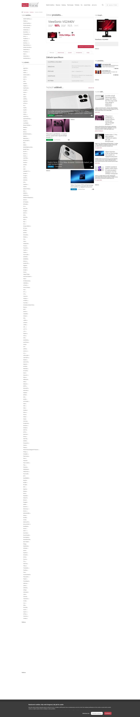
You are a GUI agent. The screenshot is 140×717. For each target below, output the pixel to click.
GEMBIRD (26, 259)
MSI (24, 397)
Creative (25, 184)
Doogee (25, 210)
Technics (25, 563)
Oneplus (25, 427)
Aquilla (25, 109)
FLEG (25, 241)
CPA (24, 182)
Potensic (25, 467)
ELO (24, 223)
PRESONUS (26, 469)
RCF (24, 486)
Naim (25, 403)
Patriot (25, 445)
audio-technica (27, 118)
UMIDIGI (25, 587)
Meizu (25, 381)
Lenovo (25, 351)
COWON (25, 180)
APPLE (25, 103)
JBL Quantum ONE (106, 64)
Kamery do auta (27, 47)
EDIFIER (25, 217)
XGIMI (25, 609)
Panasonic (26, 443)
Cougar (25, 175)
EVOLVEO (25, 234)
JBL (25, 326)
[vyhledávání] (102, 5)
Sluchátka (26, 32)
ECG (24, 215)
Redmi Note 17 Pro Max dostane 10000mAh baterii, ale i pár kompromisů (70, 163)
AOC (25, 94)
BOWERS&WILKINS (28, 147)
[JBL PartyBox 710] (98, 73)
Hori (24, 289)
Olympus (26, 425)
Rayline (25, 480)
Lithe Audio (26, 355)
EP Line (25, 228)
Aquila (25, 107)
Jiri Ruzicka (57, 139)
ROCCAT (25, 497)
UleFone (25, 583)
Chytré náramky (27, 25)
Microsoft (26, 388)
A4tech (25, 70)
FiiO (24, 239)
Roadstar (25, 495)
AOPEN (25, 99)
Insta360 (25, 313)
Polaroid (25, 460)
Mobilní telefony (50, 5)
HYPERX (25, 300)
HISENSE (26, 283)
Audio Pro (26, 116)
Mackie (25, 359)
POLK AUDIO (26, 462)
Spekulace (51, 115)
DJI (24, 206)
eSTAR (25, 232)
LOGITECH (26, 357)
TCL (24, 561)
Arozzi (25, 112)
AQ (24, 105)
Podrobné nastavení (97, 713)
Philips (25, 451)
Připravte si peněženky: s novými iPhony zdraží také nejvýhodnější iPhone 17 (56, 135)
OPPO (25, 432)
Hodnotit (76, 25)
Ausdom (25, 120)
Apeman (25, 101)
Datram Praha (27, 188)
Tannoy (25, 559)
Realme (25, 489)
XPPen (25, 614)
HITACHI (25, 285)
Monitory (26, 43)
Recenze (58, 5)
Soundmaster (26, 535)
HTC (24, 294)
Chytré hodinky (27, 23)
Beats (25, 129)
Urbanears (26, 592)
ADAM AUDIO (27, 74)
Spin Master (26, 541)
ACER (25, 72)
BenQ (25, 131)
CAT (24, 166)
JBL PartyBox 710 (106, 70)
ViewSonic (32, 12)
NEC (25, 405)
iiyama (25, 311)
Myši (25, 54)
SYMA (25, 557)
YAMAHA (26, 616)
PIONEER (26, 454)
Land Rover (26, 342)
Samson (25, 506)
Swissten (25, 554)
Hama (25, 272)
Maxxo (25, 377)
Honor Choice (26, 287)
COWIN (25, 177)
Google (25, 269)
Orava (25, 436)
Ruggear (25, 502)
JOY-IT (25, 329)
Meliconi (25, 383)
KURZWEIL (26, 340)
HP (24, 291)
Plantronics (26, 456)
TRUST (25, 579)
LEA (24, 346)
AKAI (25, 79)
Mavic (25, 373)
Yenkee (25, 618)
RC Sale (25, 484)
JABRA (25, 320)
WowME (25, 607)
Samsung (26, 508)
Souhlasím (107, 713)
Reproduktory (27, 45)
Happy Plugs (26, 274)
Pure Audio (26, 473)
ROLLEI (25, 500)
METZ (25, 386)
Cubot (25, 186)
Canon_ (25, 156)
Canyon (25, 160)
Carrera (25, 162)
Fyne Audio (26, 254)
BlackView (26, 138)
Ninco (25, 414)
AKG (24, 81)
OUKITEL (25, 438)
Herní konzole (26, 27)
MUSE (25, 399)
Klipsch (25, 333)
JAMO (25, 324)
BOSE (25, 145)
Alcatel (25, 83)
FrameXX (25, 248)
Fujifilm (25, 250)
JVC (24, 331)
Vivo (25, 603)
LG (24, 353)
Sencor (25, 511)
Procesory (26, 51)
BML (24, 142)
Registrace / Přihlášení (113, 5)
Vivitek (25, 600)
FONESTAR (26, 243)
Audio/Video (87, 5)
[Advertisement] (33, 645)
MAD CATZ (26, 362)
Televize (26, 40)
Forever (25, 245)
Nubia (25, 419)
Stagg (25, 543)
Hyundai (25, 302)
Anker (25, 92)
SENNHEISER (27, 513)
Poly (25, 465)
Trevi (24, 572)
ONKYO (25, 430)
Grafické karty (27, 58)
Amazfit (25, 90)
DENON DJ (26, 195)
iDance (25, 307)
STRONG (26, 548)
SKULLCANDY (27, 524)
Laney (25, 344)
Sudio (25, 550)
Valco (25, 594)
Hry (81, 5)
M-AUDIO (25, 370)
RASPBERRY (26, 478)
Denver (25, 199)
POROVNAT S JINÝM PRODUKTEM (86, 46)
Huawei (25, 296)
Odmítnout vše (85, 713)
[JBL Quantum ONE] (98, 67)
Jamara (25, 322)
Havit (25, 278)
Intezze (25, 316)
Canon (25, 153)
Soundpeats (26, 537)
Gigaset (25, 265)
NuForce (25, 421)
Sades (25, 504)
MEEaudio (26, 379)
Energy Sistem (27, 226)
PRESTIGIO (26, 471)
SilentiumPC (26, 522)
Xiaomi (25, 611)
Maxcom (26, 375)
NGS (25, 408)
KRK (24, 337)
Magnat (25, 364)
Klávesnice (26, 56)
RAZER (25, 482)
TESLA (25, 565)
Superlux (25, 552)
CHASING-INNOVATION (29, 305)
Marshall (26, 368)
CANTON (25, 158)
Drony (25, 36)
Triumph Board (27, 574)
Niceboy (25, 410)
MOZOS (25, 392)
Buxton (25, 151)
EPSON (25, 230)
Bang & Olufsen (27, 125)
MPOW (25, 394)
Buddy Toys (26, 149)
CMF (24, 169)
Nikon (25, 412)
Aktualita (51, 166)
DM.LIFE (25, 208)
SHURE (25, 517)
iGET (24, 309)
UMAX (25, 585)
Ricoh (25, 493)
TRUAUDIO (26, 576)
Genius (25, 261)
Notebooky (26, 29)
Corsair (25, 173)
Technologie (70, 5)
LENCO (25, 348)
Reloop (25, 491)
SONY (25, 530)
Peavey (25, 447)
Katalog (64, 5)
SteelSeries (26, 546)
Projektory (26, 38)
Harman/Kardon (27, 276)
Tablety (25, 21)
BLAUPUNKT (26, 140)
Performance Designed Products (31, 449)
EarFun (25, 212)
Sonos (25, 528)
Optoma (25, 434)
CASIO (25, 164)
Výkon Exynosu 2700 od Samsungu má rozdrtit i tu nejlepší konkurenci (82, 186)
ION (24, 318)
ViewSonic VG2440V (39, 12)
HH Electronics (27, 280)
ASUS (25, 114)
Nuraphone (26, 423)
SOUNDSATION (27, 539)
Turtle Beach (26, 581)
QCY (24, 476)
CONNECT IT (26, 171)
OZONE (25, 440)
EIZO (25, 219)
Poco (25, 458)
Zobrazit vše (91, 87)
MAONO (25, 366)
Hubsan (25, 298)
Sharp (25, 515)
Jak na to (94, 5)
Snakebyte (26, 526)
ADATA (25, 77)
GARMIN (25, 256)
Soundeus (26, 533)
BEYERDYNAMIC (27, 134)
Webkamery (26, 49)
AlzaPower (26, 88)
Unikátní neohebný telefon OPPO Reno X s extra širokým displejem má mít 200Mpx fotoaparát (111, 170)
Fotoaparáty (27, 34)
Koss (25, 335)
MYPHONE (26, 401)
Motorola (26, 390)
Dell (25, 191)
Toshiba (25, 570)
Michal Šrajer (59, 115)
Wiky (24, 605)
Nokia (25, 416)
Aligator (25, 85)
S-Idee (25, 519)
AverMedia (26, 123)
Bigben (25, 136)
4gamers (25, 68)
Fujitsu (25, 252)
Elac (24, 221)
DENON (25, 193)
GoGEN (25, 267)
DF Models (26, 202)
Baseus (25, 127)
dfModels (25, 204)
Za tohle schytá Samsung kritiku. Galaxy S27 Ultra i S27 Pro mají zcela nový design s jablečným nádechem (70, 112)
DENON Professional (28, 197)
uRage (25, 590)
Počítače (77, 5)
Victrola (25, 596)
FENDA (25, 237)
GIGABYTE (26, 263)
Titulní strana (26, 12)
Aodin (25, 96)
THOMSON (26, 568)
